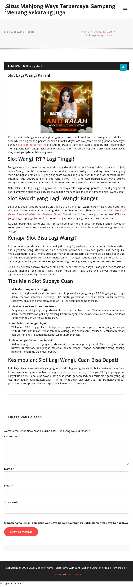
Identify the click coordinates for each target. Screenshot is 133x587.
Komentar (12, 436)
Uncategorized (103, 31)
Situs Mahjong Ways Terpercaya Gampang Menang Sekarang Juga (60, 9)
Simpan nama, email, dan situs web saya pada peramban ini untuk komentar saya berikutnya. (66, 523)
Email (8, 485)
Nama (9, 468)
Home (85, 31)
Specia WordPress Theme (66, 574)
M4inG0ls (14, 66)
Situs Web (11, 502)
